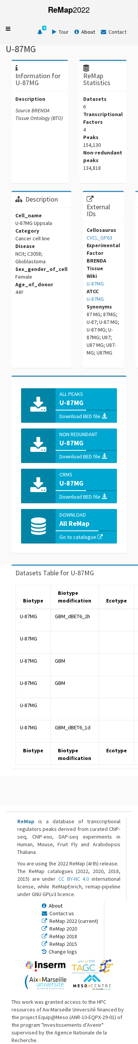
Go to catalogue (78, 536)
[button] (8, 28)
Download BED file (80, 416)
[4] (40, 32)
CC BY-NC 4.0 (73, 878)
